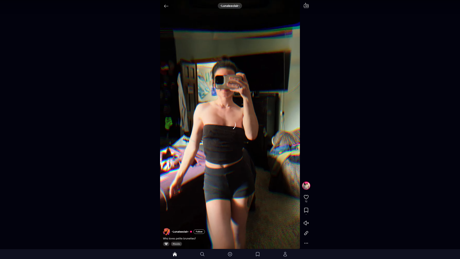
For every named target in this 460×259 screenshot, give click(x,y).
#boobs (176, 243)
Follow (199, 231)
